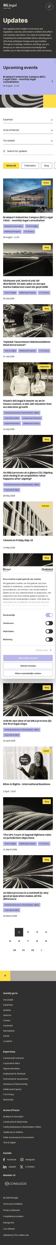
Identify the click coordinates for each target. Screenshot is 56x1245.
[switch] (49, 623)
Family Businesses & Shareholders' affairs (21, 413)
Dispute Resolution (12, 423)
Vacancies (8, 1025)
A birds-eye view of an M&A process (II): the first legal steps (27, 722)
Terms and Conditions (13, 1204)
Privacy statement (11, 1210)
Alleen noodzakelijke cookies (28, 673)
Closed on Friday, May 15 (18, 540)
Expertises (8, 1004)
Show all (11, 165)
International (8, 1030)
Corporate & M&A (11, 418)
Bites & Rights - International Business (26, 784)
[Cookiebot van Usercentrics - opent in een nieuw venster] (41, 570)
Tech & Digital (32, 226)
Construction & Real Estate (15, 1121)
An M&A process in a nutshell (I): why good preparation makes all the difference (25, 896)
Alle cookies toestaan (28, 658)
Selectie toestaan (28, 666)
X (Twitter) (30, 1166)
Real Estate (8, 1099)
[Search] (4, 151)
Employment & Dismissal (14, 1073)
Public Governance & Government (18, 1137)
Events (6, 1036)
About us (7, 1015)
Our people (8, 999)
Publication (30, 165)
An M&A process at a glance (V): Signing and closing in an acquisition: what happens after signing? (27, 475)
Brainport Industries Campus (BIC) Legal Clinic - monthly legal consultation (28, 219)
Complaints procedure (13, 1216)
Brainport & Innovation (13, 226)
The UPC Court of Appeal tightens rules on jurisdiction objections (27, 836)
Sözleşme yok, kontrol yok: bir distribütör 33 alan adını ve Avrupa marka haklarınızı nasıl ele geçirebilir (25, 283)
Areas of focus (11, 1110)
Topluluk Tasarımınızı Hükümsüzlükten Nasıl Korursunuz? (26, 343)
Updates (7, 1010)
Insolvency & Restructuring (15, 1084)
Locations (7, 1041)
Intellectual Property (12, 231)
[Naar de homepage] (10, 6)
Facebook (11, 1159)
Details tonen (42, 650)
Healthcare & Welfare (13, 1132)
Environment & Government (15, 1079)
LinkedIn (12, 1166)
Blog (46, 165)
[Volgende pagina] (41, 950)
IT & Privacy (29, 231)
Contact (6, 1020)
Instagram (30, 1159)
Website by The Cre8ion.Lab (16, 1235)
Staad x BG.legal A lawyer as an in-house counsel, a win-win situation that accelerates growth (27, 403)
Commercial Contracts (32, 418)
